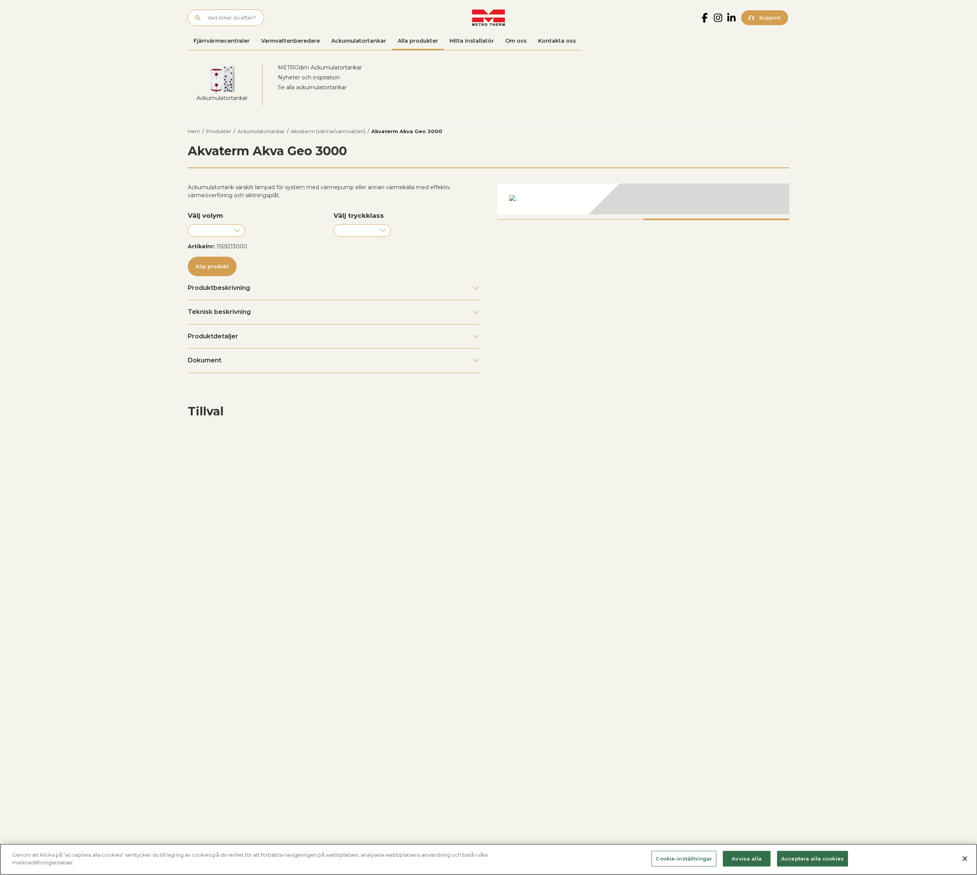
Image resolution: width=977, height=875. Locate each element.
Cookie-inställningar (684, 859)
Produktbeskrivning (219, 287)
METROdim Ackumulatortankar (320, 67)
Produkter (218, 131)
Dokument (204, 360)
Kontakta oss (557, 40)
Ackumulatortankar (358, 40)
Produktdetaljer (213, 336)
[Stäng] (964, 858)
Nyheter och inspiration (309, 77)
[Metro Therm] (488, 18)
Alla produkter (418, 40)
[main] (488, 859)
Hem (194, 131)
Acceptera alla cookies (812, 859)
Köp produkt (212, 266)
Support (769, 18)
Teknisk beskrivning (219, 311)
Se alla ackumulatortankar (312, 87)
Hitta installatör (472, 40)
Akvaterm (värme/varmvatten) (328, 131)
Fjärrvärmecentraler (221, 40)
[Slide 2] (716, 219)
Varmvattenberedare (290, 40)
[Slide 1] (570, 219)
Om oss (516, 40)
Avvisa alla (746, 859)
